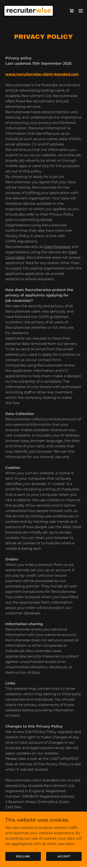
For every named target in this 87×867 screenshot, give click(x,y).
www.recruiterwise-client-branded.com (42, 74)
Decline (23, 856)
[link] (29, 11)
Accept (64, 856)
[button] (80, 10)
